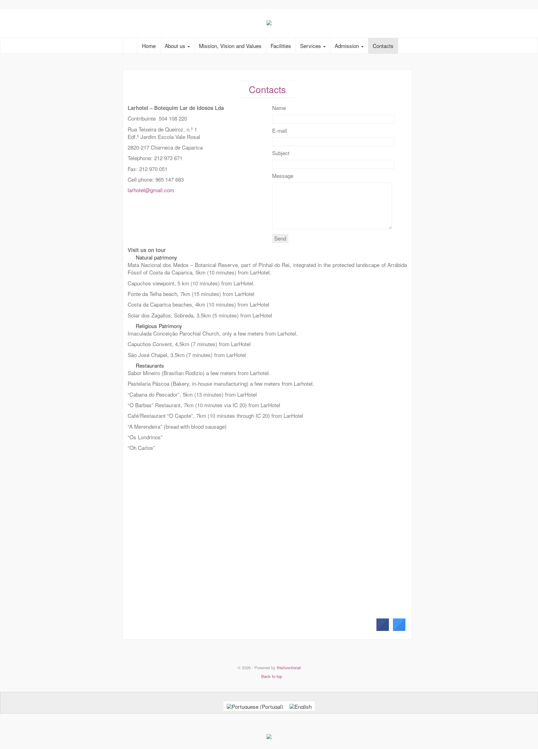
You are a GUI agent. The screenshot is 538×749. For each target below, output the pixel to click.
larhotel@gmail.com (151, 190)
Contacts (383, 46)
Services (311, 46)
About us (176, 46)
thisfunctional (289, 667)
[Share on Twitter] (398, 629)
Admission (348, 46)
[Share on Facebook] (382, 629)
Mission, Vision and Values (230, 46)
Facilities (281, 46)
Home (149, 46)
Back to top (271, 676)
